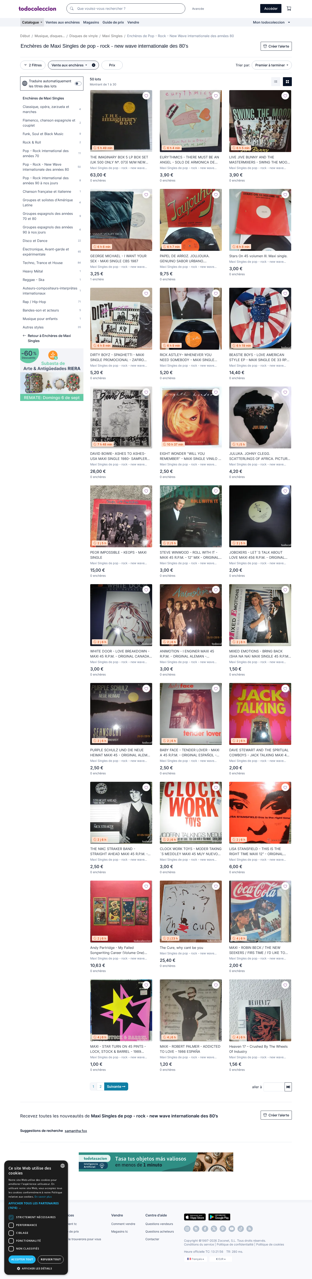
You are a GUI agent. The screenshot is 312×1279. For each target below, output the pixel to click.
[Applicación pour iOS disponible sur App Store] (195, 1217)
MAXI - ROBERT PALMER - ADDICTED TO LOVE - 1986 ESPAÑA (190, 1049)
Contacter (152, 1239)
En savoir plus (43, 1196)
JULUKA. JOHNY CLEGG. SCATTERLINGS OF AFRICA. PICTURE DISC (259, 456)
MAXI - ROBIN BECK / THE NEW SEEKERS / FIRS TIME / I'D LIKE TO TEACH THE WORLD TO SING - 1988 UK (258, 950)
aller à (257, 1087)
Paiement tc (68, 1224)
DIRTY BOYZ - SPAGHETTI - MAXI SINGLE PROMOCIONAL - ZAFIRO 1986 (117, 357)
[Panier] (289, 8)
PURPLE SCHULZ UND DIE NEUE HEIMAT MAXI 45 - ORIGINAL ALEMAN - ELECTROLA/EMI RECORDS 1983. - (121, 753)
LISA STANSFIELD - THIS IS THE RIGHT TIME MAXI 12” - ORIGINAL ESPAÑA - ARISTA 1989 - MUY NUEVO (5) (260, 851)
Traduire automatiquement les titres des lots (50, 83)
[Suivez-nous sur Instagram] (187, 1229)
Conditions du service (199, 1244)
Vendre (133, 22)
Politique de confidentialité (235, 1244)
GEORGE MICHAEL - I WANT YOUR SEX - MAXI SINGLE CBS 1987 (118, 258)
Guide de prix (113, 22)
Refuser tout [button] (51, 1259)
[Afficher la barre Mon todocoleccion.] (289, 22)
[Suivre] (146, 95)
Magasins (91, 22)
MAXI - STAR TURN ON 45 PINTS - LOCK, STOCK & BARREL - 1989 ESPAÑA (118, 1049)
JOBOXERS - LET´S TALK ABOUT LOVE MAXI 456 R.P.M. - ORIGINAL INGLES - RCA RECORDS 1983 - (257, 555)
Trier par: (243, 65)
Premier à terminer (270, 65)
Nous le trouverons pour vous (80, 1239)
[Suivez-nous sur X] (214, 1229)
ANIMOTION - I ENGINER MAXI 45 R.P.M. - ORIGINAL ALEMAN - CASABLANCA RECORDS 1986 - (187, 654)
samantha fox (76, 1131)
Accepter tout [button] (22, 1259)
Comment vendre (123, 1224)
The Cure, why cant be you (181, 947)
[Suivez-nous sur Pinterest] (223, 1229)
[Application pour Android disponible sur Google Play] (219, 1217)
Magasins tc (119, 1231)
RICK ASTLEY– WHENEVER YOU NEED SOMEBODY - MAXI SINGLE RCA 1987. (187, 357)
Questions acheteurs (159, 1231)
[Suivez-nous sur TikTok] (241, 1229)
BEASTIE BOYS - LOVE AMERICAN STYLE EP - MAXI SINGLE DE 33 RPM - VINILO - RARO (259, 357)
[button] (36, 1205)
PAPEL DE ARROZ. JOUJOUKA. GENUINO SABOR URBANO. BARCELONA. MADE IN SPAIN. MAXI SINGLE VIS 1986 (189, 259)
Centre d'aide (156, 1215)
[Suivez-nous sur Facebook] (205, 1229)
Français (197, 1259)
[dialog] (36, 1217)
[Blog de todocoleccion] (249, 1229)
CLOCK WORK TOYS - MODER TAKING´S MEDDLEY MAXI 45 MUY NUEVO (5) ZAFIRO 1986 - (191, 851)
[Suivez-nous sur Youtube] (232, 1229)
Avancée (198, 8)
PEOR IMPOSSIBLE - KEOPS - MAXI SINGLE (118, 555)
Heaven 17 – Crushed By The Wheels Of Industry (258, 1049)
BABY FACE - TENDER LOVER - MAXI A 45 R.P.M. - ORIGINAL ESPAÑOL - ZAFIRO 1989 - (189, 753)
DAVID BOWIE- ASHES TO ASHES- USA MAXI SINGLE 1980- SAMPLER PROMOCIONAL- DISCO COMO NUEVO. (118, 456)
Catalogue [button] (31, 22)
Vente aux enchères (68, 65)
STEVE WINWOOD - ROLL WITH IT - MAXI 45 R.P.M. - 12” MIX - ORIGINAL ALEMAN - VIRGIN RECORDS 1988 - (189, 555)
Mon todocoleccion (269, 22)
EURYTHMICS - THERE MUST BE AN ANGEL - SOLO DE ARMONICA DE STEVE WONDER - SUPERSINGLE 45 (189, 160)
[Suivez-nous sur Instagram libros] (196, 1229)
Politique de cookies (270, 1244)
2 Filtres (35, 65)
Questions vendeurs (159, 1224)
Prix (112, 65)
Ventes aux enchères (63, 22)
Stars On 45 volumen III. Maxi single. (258, 256)
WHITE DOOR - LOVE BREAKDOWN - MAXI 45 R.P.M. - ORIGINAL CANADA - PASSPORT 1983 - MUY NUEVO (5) (121, 654)
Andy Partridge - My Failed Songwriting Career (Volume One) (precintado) (117, 950)
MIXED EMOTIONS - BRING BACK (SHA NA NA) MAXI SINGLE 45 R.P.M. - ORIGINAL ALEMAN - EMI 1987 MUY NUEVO (259, 654)
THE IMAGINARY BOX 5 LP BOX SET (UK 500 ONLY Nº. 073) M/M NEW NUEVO (119, 160)
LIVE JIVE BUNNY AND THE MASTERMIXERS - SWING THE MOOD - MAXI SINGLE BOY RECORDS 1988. (259, 160)
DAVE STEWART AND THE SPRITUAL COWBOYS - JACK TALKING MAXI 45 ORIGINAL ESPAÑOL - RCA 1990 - (259, 753)
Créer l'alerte (278, 46)
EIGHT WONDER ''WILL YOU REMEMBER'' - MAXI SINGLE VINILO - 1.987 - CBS (190, 456)
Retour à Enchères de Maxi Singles (49, 338)
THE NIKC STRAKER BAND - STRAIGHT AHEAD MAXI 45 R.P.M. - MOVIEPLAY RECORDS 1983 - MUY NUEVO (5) (119, 851)
